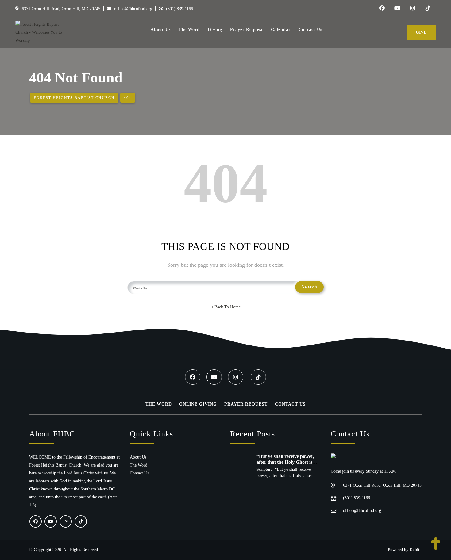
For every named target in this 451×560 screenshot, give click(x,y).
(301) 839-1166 (179, 8)
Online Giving (198, 404)
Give (421, 32)
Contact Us (290, 404)
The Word (158, 404)
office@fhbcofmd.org (132, 8)
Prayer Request (246, 404)
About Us (138, 457)
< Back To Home (226, 307)
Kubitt (415, 549)
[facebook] (382, 8)
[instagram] (412, 8)
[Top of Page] (435, 544)
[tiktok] (428, 8)
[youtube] (397, 8)
